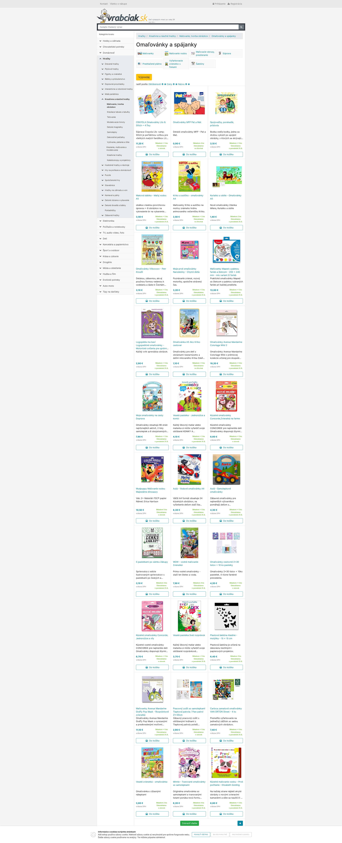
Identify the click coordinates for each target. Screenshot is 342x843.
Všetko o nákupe (118, 3)
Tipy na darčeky (111, 291)
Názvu (181, 84)
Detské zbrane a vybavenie (117, 200)
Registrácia (236, 3)
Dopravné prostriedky (114, 84)
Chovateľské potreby (113, 46)
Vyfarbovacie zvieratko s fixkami (176, 63)
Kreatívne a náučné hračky (117, 99)
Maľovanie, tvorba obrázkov (115, 105)
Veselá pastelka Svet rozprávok (189, 635)
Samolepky (112, 132)
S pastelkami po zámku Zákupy (152, 562)
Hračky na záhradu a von (116, 190)
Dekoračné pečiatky (116, 137)
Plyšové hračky (112, 69)
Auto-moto (108, 285)
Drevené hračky (112, 64)
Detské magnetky (115, 127)
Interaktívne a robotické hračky (119, 89)
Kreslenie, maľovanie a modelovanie (116, 148)
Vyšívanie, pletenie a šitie (118, 142)
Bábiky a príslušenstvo (115, 79)
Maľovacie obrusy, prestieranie (205, 53)
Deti (105, 238)
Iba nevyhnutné (220, 835)
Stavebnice (110, 185)
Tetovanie (111, 117)
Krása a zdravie (110, 256)
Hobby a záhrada (111, 41)
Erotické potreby (111, 279)
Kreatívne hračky (114, 155)
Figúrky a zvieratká (113, 74)
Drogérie (107, 262)
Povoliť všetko (201, 835)
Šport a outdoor (111, 250)
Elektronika (108, 220)
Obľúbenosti (155, 84)
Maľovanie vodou (178, 53)
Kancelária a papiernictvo (116, 244)
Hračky (106, 58)
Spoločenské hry (112, 180)
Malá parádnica (111, 94)
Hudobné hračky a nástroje (117, 165)
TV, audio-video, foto (113, 232)
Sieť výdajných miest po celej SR (162, 21)
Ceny (169, 84)
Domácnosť (108, 52)
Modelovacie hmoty (116, 122)
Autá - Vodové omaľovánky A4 (188, 488)
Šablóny (200, 63)
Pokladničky (110, 210)
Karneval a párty (112, 195)
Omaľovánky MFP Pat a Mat (187, 122)
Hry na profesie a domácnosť (118, 170)
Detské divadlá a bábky (115, 205)
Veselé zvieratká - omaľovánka (151, 781)
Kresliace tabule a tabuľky (118, 112)
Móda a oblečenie (112, 268)
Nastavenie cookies (240, 835)
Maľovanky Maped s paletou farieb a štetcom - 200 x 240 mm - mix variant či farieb (225, 271)
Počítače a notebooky (114, 226)
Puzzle (108, 175)
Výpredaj (144, 77)
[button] (240, 823)
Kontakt (104, 3)
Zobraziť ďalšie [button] (189, 823)
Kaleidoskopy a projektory (119, 160)
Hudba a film (109, 274)
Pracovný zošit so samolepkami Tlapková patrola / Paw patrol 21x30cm (189, 711)
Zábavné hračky (112, 215)
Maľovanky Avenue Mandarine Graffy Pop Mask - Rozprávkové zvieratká (152, 711)
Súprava (227, 53)
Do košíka (153, 154)
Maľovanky (148, 53)
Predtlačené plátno (152, 63)
